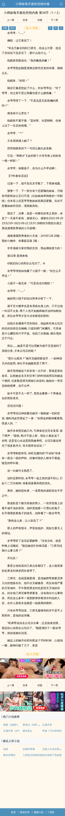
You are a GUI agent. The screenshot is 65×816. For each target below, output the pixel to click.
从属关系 (47, 724)
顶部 (51, 812)
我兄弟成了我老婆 (52, 755)
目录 (25, 20)
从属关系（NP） (12, 730)
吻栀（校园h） (11, 724)
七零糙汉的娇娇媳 (32, 755)
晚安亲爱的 (9, 755)
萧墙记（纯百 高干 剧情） (37, 724)
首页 (13, 812)
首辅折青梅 (29, 749)
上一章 (10, 20)
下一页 (54, 20)
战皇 (5, 749)
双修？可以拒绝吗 (52, 730)
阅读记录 (25, 812)
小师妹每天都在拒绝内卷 (32, 4)
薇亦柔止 (27, 730)
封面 (39, 20)
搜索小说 (39, 812)
